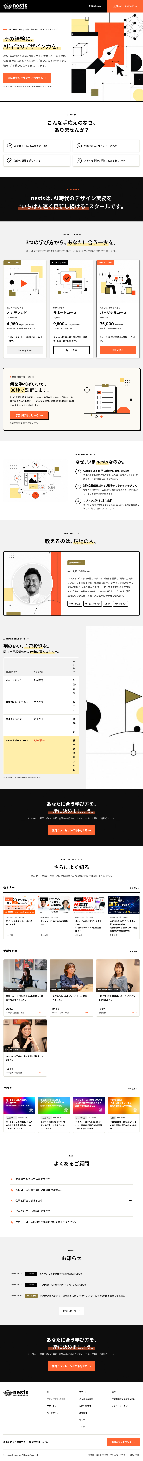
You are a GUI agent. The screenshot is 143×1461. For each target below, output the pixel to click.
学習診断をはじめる (29, 415)
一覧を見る (134, 888)
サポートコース (53, 1405)
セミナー (83, 1419)
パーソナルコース (54, 1412)
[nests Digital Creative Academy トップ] (15, 6)
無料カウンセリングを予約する (27, 78)
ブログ (82, 1426)
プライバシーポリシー (121, 1405)
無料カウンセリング (125, 6)
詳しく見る (71, 350)
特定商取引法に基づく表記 (123, 1398)
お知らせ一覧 (71, 1310)
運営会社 (83, 1412)
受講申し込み (95, 6)
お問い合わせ (85, 1405)
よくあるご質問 (86, 1398)
